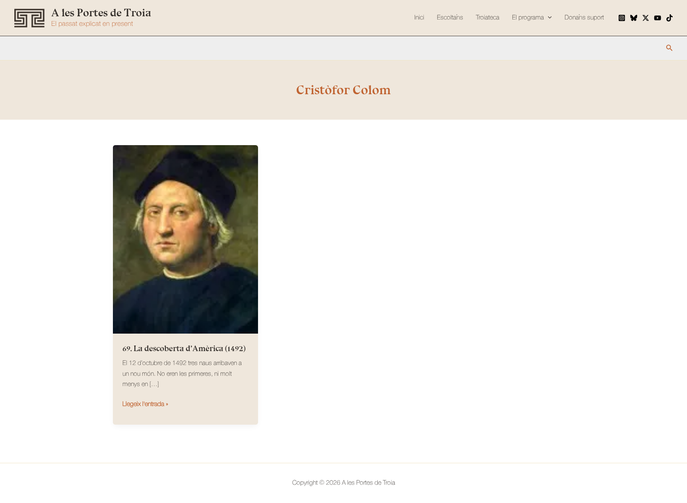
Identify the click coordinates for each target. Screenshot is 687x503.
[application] (548, 18)
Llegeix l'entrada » (145, 405)
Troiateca (487, 18)
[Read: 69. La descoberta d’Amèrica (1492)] (185, 239)
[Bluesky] (633, 17)
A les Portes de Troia (101, 12)
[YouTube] (657, 17)
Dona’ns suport (584, 18)
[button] (669, 48)
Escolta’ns (450, 18)
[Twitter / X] (645, 17)
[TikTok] (669, 17)
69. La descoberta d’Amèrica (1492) (184, 348)
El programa (528, 18)
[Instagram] (621, 17)
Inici (419, 18)
